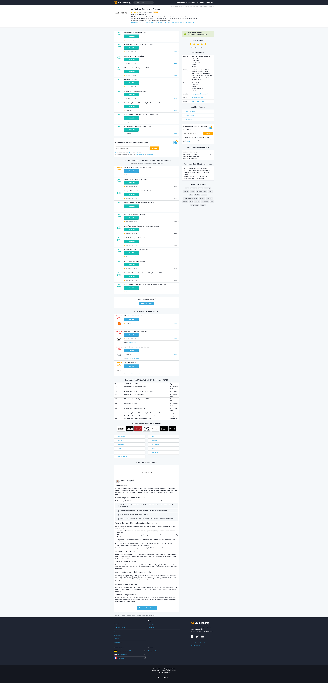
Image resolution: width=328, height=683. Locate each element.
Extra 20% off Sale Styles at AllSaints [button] (134, 214)
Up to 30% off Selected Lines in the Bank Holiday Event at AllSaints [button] (143, 273)
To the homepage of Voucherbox (122, 2)
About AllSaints (134, 22)
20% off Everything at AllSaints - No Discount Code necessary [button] (141, 226)
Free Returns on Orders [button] (130, 79)
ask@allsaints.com (197, 97)
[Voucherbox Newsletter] (202, 637)
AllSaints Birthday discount (137, 24)
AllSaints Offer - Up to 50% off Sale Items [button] (136, 238)
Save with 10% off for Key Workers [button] (134, 56)
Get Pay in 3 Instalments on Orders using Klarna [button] (137, 126)
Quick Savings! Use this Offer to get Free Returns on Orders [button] (141, 114)
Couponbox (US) (122, 654)
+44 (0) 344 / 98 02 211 (198, 101)
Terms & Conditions (195, 645)
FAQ (115, 631)
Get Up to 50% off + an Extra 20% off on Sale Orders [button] (139, 191)
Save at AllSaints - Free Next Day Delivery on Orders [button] (139, 202)
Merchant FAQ (118, 639)
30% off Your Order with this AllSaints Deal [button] (136, 179)
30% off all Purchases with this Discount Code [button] (137, 167)
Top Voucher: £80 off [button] (130, 362)
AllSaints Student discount (191, 22)
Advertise (151, 624)
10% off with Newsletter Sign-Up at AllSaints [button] (136, 68)
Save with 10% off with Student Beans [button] (135, 32)
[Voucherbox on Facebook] (192, 637)
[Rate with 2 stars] (194, 44)
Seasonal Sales (152, 651)
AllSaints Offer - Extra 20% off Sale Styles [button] (136, 249)
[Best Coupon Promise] (155, 12)
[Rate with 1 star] (190, 44)
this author (133, 482)
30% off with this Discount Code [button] (133, 316)
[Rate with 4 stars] (202, 44)
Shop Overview (118, 635)
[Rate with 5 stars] (205, 44)
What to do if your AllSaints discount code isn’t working (171, 22)
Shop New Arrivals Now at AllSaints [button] (134, 261)
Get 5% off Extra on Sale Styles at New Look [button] (136, 347)
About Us (116, 624)
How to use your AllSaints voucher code (148, 22)
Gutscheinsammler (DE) (124, 651)
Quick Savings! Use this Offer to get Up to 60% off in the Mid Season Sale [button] (145, 284)
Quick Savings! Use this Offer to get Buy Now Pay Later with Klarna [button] (143, 103)
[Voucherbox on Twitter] (197, 637)
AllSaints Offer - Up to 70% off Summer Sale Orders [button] (138, 44)
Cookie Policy (207, 643)
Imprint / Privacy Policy (196, 643)
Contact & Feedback (119, 628)
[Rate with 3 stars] (198, 44)
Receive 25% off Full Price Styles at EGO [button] (135, 331)
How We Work (118, 642)
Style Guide (151, 628)
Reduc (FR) (120, 658)
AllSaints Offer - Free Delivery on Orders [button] (135, 91)
